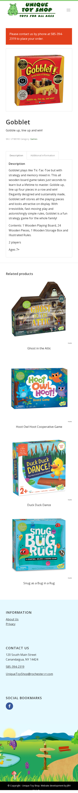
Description (16, 155)
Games (33, 139)
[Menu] (68, 9)
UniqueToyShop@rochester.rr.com (29, 674)
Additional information (42, 155)
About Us (12, 619)
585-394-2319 (15, 667)
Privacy (10, 624)
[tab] (16, 155)
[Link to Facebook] (9, 706)
